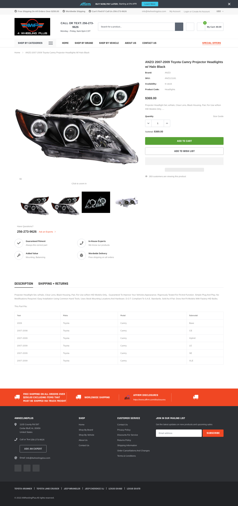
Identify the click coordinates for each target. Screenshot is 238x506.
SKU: (147, 78)
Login (186, 11)
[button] (184, 161)
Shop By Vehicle (109, 43)
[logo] (32, 26)
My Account (175, 11)
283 (151, 176)
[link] (190, 27)
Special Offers (211, 43)
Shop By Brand (84, 43)
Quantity (149, 116)
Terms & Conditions (126, 456)
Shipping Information (127, 445)
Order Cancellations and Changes (133, 450)
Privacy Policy (123, 430)
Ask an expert (33, 449)
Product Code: (152, 89)
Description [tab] (23, 284)
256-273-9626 (120, 11)
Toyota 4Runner (23, 488)
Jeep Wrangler (72, 488)
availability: (151, 84)
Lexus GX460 (116, 488)
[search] (179, 27)
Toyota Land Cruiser (48, 488)
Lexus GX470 (133, 488)
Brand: (148, 72)
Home (65, 43)
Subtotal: (149, 131)
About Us (130, 43)
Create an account (201, 11)
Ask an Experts (46, 232)
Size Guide (218, 116)
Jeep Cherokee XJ (95, 488)
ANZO (168, 72)
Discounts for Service (127, 435)
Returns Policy (124, 440)
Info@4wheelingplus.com (154, 11)
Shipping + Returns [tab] (53, 284)
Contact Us (149, 43)
